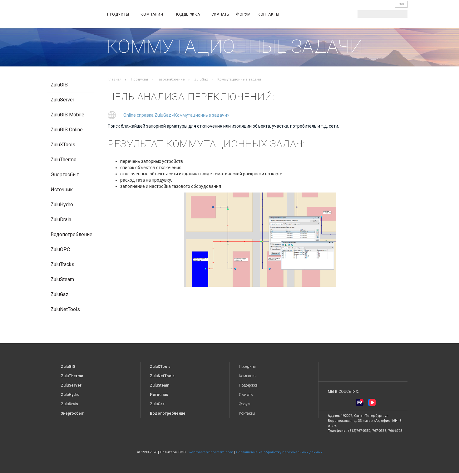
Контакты (268, 14)
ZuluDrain (61, 219)
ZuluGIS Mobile (67, 115)
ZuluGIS (59, 85)
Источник (62, 190)
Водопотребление (71, 234)
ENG (401, 4)
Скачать (220, 14)
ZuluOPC (60, 249)
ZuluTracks (62, 264)
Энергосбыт (65, 175)
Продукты (118, 14)
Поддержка (188, 14)
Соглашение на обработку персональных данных (279, 452)
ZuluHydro (62, 204)
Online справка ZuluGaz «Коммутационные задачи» (176, 115)
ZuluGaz (59, 294)
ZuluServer (62, 100)
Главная (114, 79)
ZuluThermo (63, 160)
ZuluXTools (63, 145)
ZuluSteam (62, 279)
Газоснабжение (171, 79)
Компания (152, 14)
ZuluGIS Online (67, 130)
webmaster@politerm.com (211, 452)
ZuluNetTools (65, 309)
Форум (243, 14)
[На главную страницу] (72, 15)
